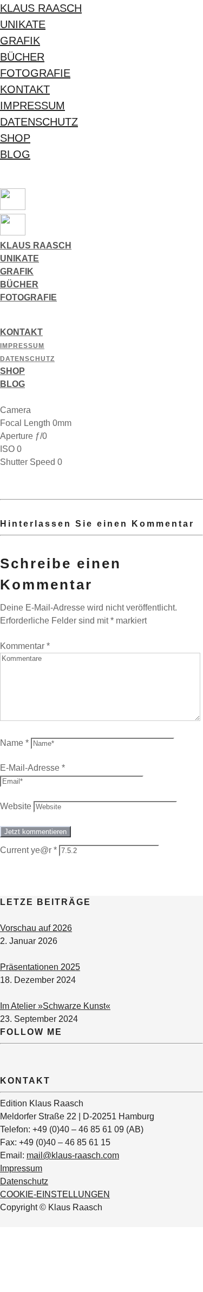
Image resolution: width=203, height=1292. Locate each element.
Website (15, 806)
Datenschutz (39, 122)
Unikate (22, 24)
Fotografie (35, 73)
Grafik (20, 41)
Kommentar (25, 646)
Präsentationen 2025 (40, 967)
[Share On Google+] (2, 1272)
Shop (15, 138)
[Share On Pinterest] (2, 1259)
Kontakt (25, 89)
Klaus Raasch (41, 8)
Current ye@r (28, 850)
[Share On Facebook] (2, 1233)
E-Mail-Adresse (32, 767)
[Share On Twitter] (2, 1246)
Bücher (22, 57)
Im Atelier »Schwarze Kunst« (55, 1006)
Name (14, 742)
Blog (15, 154)
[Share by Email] (2, 1285)
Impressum (32, 106)
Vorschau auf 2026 (36, 928)
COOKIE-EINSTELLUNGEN (55, 1194)
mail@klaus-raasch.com (73, 1155)
